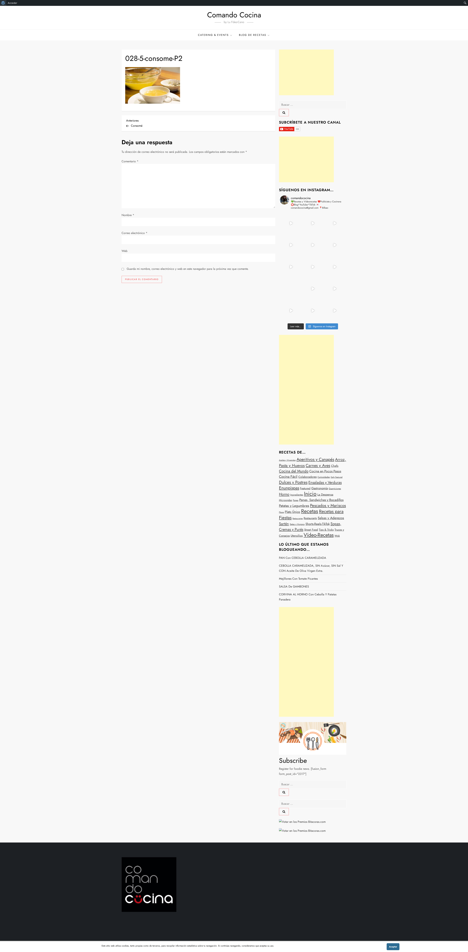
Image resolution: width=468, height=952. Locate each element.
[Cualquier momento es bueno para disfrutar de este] (291, 311)
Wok (337, 536)
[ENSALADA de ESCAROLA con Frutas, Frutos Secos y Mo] (313, 245)
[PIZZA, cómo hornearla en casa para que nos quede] (334, 267)
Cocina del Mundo (293, 471)
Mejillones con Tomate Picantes (298, 579)
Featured (305, 488)
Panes (295, 500)
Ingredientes (296, 494)
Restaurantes (297, 518)
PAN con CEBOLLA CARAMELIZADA (302, 558)
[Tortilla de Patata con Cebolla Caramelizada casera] (291, 223)
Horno (284, 494)
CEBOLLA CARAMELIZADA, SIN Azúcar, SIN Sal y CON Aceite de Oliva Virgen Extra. (311, 568)
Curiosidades (324, 477)
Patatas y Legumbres (294, 505)
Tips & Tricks (326, 530)
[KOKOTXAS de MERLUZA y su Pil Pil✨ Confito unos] (313, 223)
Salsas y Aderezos (331, 517)
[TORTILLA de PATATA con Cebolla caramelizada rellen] (291, 267)
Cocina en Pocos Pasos (325, 471)
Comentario (130, 161)
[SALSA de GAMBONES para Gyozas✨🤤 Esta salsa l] (334, 289)
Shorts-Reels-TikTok (317, 524)
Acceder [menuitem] (12, 2)
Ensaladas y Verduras (325, 482)
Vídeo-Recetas (319, 535)
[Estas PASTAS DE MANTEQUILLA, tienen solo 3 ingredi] (334, 223)
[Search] (284, 112)
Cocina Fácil (288, 476)
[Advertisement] (306, 72)
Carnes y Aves (318, 465)
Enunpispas (289, 488)
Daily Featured (336, 477)
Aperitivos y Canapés (315, 459)
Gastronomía (319, 488)
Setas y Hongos (297, 524)
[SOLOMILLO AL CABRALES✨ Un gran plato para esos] (313, 311)
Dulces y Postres (293, 482)
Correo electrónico (134, 233)
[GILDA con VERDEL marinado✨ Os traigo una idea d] (313, 289)
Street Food (311, 530)
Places (281, 512)
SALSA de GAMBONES (294, 586)
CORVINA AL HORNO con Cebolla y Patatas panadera (307, 597)
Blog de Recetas (252, 35)
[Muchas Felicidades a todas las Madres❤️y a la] (291, 289)
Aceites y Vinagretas (287, 460)
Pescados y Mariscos (328, 505)
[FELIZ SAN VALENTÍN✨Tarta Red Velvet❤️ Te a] (313, 267)
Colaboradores (307, 477)
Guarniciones (335, 488)
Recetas (309, 511)
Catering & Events (213, 35)
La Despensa (325, 494)
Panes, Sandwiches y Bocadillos (321, 500)
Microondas (285, 500)
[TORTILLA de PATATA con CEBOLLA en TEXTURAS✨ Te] (334, 245)
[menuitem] (3, 3)
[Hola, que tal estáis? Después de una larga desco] (291, 245)
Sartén (284, 523)
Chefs (334, 466)
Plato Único (292, 511)
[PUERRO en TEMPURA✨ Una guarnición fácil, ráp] (334, 311)
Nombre (128, 215)
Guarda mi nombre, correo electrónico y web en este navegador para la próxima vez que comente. (188, 269)
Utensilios (297, 536)
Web (124, 251)
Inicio (310, 494)
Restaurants (310, 518)
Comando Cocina (234, 15)
